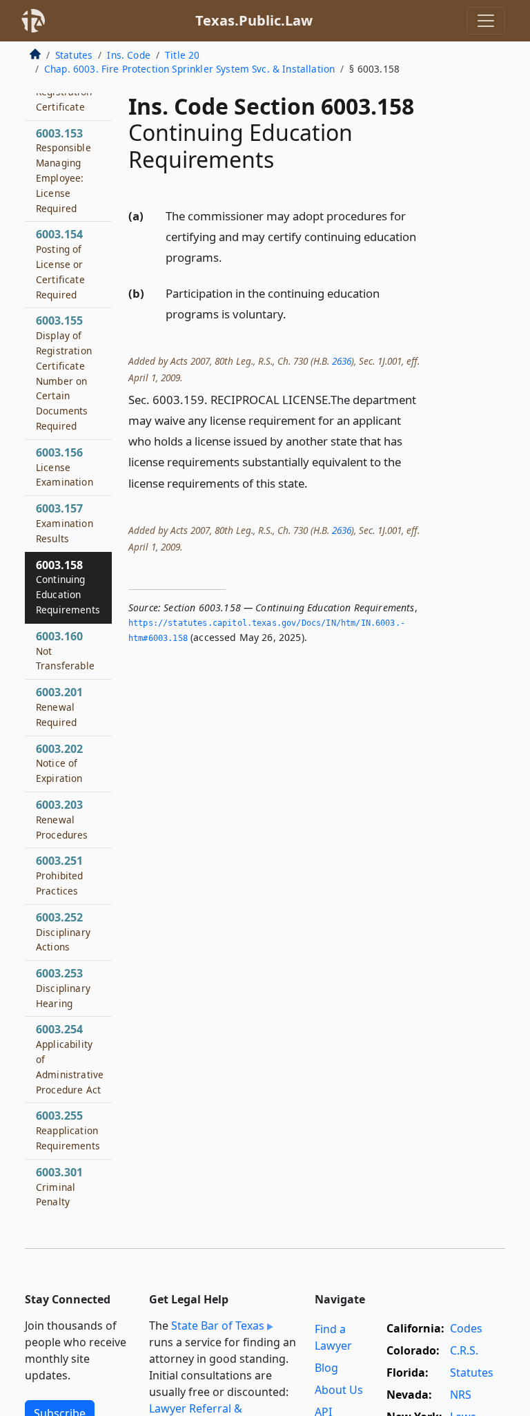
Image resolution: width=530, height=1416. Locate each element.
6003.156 (64, 467)
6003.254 (70, 1059)
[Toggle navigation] (486, 21)
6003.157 (64, 523)
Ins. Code (128, 54)
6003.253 (63, 988)
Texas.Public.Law (254, 20)
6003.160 (65, 651)
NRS (460, 1394)
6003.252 (63, 932)
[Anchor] (229, 256)
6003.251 (60, 875)
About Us (339, 1389)
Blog (326, 1367)
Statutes (73, 54)
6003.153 (63, 170)
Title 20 (182, 54)
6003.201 (59, 707)
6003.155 (64, 372)
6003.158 (68, 586)
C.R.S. (464, 1350)
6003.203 (62, 819)
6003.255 (68, 1130)
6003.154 (60, 263)
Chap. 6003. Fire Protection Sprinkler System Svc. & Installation (189, 68)
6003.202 (59, 763)
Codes (466, 1328)
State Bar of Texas (217, 1325)
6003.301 (59, 1187)
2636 (341, 360)
